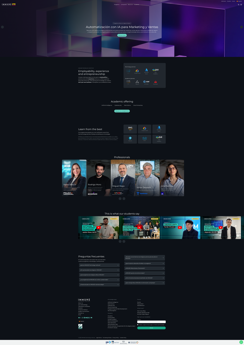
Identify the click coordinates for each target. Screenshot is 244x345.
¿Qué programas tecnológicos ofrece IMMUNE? (92, 274)
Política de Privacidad (159, 324)
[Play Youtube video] (98, 227)
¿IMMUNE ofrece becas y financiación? (135, 268)
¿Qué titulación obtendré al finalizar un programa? (138, 263)
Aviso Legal (149, 324)
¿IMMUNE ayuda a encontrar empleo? (135, 273)
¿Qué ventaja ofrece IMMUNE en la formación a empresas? (140, 282)
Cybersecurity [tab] (118, 105)
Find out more (122, 35)
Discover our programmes (122, 111)
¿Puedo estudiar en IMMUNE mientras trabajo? (92, 284)
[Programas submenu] (119, 4)
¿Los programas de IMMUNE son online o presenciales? (94, 279)
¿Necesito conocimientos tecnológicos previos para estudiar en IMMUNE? (141, 257)
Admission (223, 1)
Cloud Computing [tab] (137, 105)
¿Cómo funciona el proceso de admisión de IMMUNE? (139, 278)
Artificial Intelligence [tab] (107, 105)
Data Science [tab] (127, 105)
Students (229, 1)
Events (233, 1)
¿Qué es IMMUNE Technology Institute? (90, 265)
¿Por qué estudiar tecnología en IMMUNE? (91, 270)
